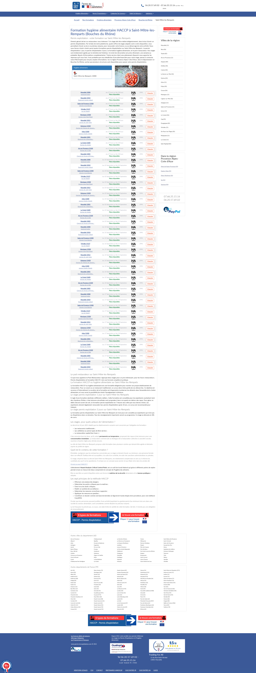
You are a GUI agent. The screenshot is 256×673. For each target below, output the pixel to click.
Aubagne (73, 545)
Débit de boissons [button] (135, 13)
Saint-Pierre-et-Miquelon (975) (172, 570)
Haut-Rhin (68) (98, 596)
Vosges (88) (167, 601)
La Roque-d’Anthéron (122, 543)
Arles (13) (163, 82)
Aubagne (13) (164, 103)
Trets (165, 555)
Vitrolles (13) (164, 127)
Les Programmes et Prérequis (80, 640)
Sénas (165, 547)
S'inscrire (150, 93)
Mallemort (119, 551)
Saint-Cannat (143, 557)
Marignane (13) (165, 135)
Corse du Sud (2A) (75, 603)
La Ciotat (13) (164, 139)
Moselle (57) (143, 584)
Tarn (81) (166, 586)
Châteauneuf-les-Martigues (78, 561)
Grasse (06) (164, 90)
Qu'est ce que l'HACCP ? (79, 464)
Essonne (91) (97, 578)
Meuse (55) (143, 580)
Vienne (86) (167, 599)
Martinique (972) (144, 572)
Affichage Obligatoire (77, 638)
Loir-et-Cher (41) (121, 592)
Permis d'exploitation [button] (99, 13)
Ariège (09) (73, 580)
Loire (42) (119, 594)
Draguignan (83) (165, 123)
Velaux (165, 557)
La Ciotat (96, 561)
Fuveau (96, 549)
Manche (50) (120, 609)
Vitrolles (166, 561)
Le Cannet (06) (165, 115)
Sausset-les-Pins (168, 545)
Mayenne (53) (144, 574)
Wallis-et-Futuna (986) (169, 603)
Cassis (72, 559)
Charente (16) (74, 594)
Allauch (73, 541)
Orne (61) (142, 594)
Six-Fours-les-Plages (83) (168, 131)
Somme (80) (167, 584)
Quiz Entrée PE (130, 670)
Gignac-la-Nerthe (98, 555)
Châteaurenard (98, 539)
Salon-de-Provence (169, 543)
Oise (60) (142, 592)
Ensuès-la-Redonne (99, 543)
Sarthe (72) (166, 574)
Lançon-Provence (121, 547)
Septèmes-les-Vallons (169, 549)
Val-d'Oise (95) (167, 592)
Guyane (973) (97, 594)
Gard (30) (96, 586)
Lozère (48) (120, 605)
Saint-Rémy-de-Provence (170, 539)
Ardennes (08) (74, 578)
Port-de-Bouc (144, 549)
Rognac (142, 553)
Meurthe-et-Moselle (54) (146, 578)
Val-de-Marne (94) (168, 594)
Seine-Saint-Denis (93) (169, 582)
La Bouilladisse (98, 559)
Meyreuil (119, 559)
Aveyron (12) (74, 586)
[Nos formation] (113, 517)
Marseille (119, 555)
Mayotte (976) (144, 576)
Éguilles (96, 541)
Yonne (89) (166, 605)
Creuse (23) (73, 609)
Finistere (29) (97, 584)
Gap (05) (163, 119)
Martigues (119, 557)
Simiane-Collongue (169, 551)
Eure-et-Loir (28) (98, 582)
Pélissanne (143, 541)
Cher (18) (73, 599)
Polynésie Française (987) (147, 601)
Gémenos (96, 553)
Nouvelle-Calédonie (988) (147, 590)
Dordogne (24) (98, 572)
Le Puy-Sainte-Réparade (123, 549)
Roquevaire (143, 555)
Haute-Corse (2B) (98, 599)
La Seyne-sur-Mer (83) (167, 74)
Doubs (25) (97, 574)
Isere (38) (119, 584)
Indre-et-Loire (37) (121, 582)
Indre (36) (119, 580)
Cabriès (72, 553)
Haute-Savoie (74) (98, 609)
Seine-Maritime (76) (169, 580)
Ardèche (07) (74, 576)
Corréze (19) (74, 601)
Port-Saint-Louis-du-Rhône (147, 551)
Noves (142, 539)
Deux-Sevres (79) (98, 570)
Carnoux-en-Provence (76, 555)
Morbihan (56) (144, 582)
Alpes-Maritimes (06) (167, 175)
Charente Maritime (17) (77, 596)
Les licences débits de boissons (80, 636)
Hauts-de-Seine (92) (122, 574)
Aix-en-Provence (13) (167, 57)
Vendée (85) (167, 596)
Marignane (120, 553)
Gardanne (96, 551)
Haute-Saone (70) (98, 607)
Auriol (72, 547)
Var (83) (163, 180)
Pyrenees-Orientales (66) (146, 607)
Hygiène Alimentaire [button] (82, 13)
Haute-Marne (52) (98, 605)
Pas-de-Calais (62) (145, 599)
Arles (72, 543)
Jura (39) (119, 586)
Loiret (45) (119, 599)
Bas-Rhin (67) (74, 588)
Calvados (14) (74, 590)
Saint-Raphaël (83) (166, 144)
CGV (91, 670)
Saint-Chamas (144, 559)
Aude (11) (73, 584)
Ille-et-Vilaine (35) (121, 578)
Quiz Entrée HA (144, 670)
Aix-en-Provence (75, 539)
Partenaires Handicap (114, 670)
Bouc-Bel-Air (74, 551)
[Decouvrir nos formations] (172, 30)
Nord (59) (142, 588)
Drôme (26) (97, 576)
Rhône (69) (143, 609)
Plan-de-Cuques (144, 547)
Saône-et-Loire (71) (169, 572)
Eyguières (96, 545)
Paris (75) (142, 596)
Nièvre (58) (143, 586)
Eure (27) (96, 580)
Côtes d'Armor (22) (75, 607)
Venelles (166, 559)
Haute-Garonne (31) (99, 601)
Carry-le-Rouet (74, 557)
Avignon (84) (164, 62)
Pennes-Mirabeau (145, 543)
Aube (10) (73, 582)
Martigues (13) (165, 94)
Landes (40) (120, 590)
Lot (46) (119, 601)
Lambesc (119, 545)
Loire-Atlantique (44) (122, 596)
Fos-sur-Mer (97, 547)
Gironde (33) (97, 590)
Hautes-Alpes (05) (166, 171)
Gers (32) (96, 588)
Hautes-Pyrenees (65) (122, 572)
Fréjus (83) (164, 86)
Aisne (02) (73, 572)
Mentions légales (81, 670)
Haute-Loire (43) (98, 603)
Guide (156, 670)
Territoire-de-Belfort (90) (170, 590)
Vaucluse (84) (164, 184)
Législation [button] (149, 13)
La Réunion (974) (121, 588)
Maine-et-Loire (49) (122, 607)
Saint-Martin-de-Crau (146, 561)
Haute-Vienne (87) (122, 570)
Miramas (119, 561)
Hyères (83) (164, 78)
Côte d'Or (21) (74, 605)
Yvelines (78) (167, 607)
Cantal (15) (73, 592)
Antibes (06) (164, 66)
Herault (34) (120, 576)
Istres (95, 557)
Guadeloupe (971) (98, 592)
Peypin (142, 545)
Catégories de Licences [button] (118, 13)
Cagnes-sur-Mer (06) (167, 98)
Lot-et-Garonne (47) (122, 603)
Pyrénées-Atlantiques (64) (147, 605)
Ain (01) (73, 570)
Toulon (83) (164, 53)
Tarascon (166, 553)
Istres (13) (164, 111)
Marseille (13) (165, 45)
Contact (99, 670)
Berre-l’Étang (74, 549)
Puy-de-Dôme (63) (145, 603)
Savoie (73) (166, 576)
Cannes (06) (164, 70)
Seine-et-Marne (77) (169, 578)
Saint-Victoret (167, 541)
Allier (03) (73, 574)
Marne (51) (143, 570)
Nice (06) (163, 49)
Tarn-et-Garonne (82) (169, 588)
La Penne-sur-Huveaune (123, 541)
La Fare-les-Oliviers (122, 539)
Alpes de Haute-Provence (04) (169, 166)
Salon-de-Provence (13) (167, 107)
